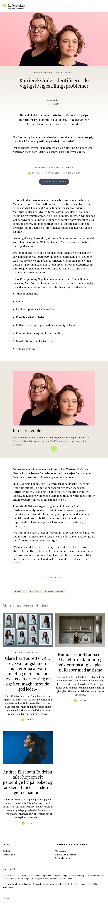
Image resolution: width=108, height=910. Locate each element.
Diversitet (20, 591)
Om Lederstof (9, 854)
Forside (6, 898)
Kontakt (6, 851)
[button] (54, 577)
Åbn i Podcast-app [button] (56, 182)
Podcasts (35, 591)
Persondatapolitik (63, 858)
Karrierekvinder (54, 100)
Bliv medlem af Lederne (65, 854)
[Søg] (95, 6)
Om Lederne (60, 851)
